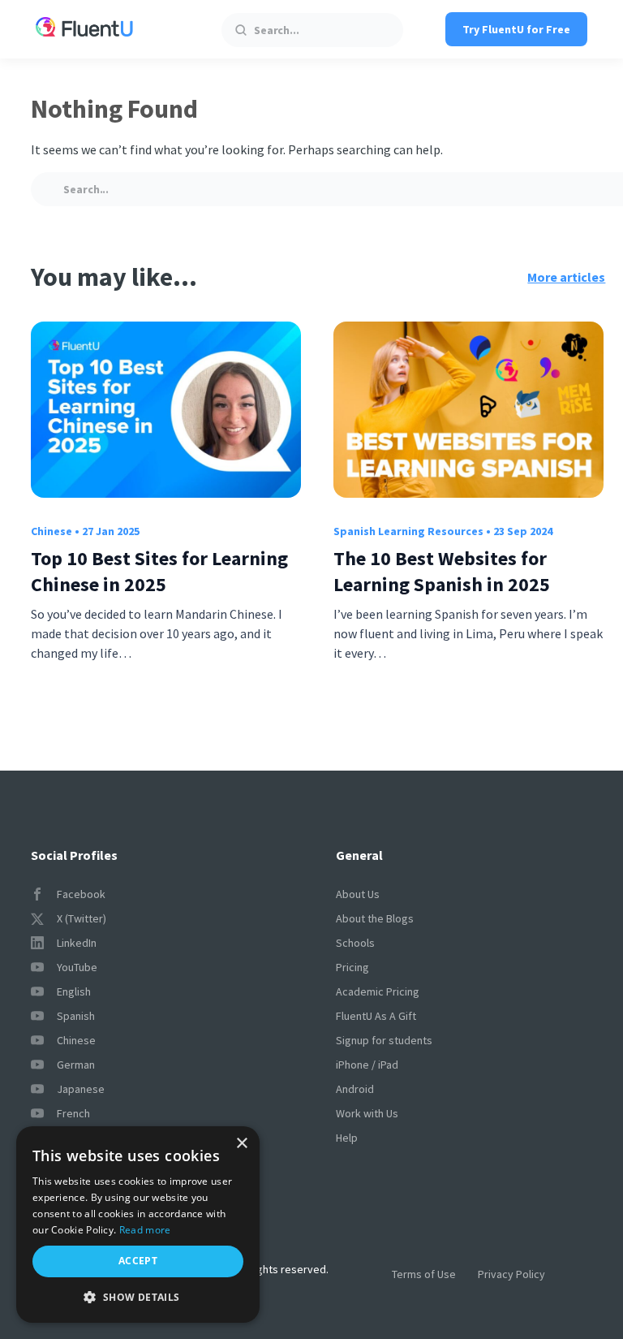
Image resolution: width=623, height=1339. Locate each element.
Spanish (76, 1016)
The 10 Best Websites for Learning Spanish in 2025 (441, 571)
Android (355, 1089)
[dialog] (138, 1224)
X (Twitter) (81, 918)
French (73, 1113)
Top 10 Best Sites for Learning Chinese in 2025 (159, 571)
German (76, 1064)
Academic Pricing (377, 991)
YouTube (77, 967)
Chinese (51, 531)
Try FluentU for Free (516, 29)
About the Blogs (375, 918)
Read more (145, 1230)
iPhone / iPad (367, 1064)
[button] (137, 1297)
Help (347, 1137)
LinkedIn (77, 942)
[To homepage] (84, 29)
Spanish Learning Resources (408, 531)
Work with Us (367, 1113)
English (74, 991)
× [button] (241, 1144)
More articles (566, 277)
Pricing (352, 967)
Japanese (81, 1089)
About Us (358, 894)
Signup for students (384, 1040)
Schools (355, 942)
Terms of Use (424, 1274)
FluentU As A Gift (376, 1016)
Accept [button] (137, 1261)
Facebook (81, 894)
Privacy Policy (511, 1274)
